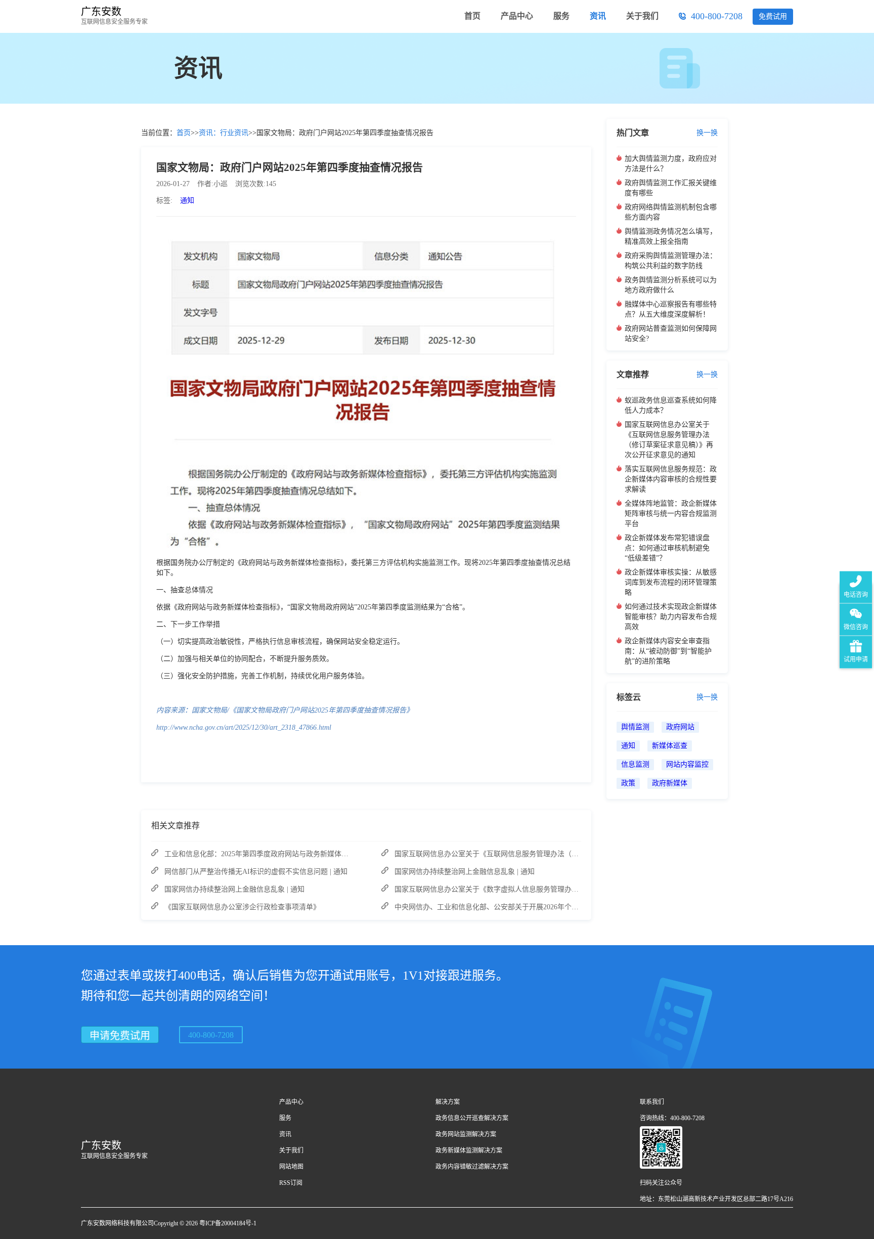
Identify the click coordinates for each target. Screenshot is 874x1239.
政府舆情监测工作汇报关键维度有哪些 (671, 188)
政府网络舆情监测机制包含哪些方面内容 (671, 212)
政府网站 (680, 727)
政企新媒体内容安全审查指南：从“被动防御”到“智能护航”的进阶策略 (668, 651)
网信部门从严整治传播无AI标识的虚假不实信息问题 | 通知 (255, 871)
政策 (628, 783)
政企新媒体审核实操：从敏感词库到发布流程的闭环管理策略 (671, 582)
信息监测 (635, 764)
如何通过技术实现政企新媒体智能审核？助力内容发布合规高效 (671, 617)
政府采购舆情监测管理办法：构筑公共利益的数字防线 (671, 261)
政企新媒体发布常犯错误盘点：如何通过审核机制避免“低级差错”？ (667, 548)
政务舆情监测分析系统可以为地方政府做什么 (671, 285)
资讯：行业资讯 (223, 133)
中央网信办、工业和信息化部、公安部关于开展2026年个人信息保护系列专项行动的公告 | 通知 (542, 907)
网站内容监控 (687, 764)
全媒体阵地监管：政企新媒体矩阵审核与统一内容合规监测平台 (671, 513)
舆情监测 (635, 727)
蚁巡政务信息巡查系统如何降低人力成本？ (671, 405)
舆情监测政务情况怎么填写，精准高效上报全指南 (671, 236)
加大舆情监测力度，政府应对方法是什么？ (671, 163)
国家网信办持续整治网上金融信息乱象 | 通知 (234, 889)
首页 (184, 133)
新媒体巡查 (669, 745)
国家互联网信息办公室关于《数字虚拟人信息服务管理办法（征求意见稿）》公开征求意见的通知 (545, 889)
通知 (187, 200)
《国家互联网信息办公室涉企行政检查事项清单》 (242, 907)
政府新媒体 (669, 783)
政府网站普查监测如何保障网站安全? (671, 333)
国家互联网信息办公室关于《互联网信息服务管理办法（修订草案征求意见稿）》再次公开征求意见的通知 (559, 854)
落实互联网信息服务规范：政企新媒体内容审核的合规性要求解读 (671, 479)
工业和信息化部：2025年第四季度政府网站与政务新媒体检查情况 (267, 854)
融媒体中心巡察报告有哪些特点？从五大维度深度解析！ (671, 309)
